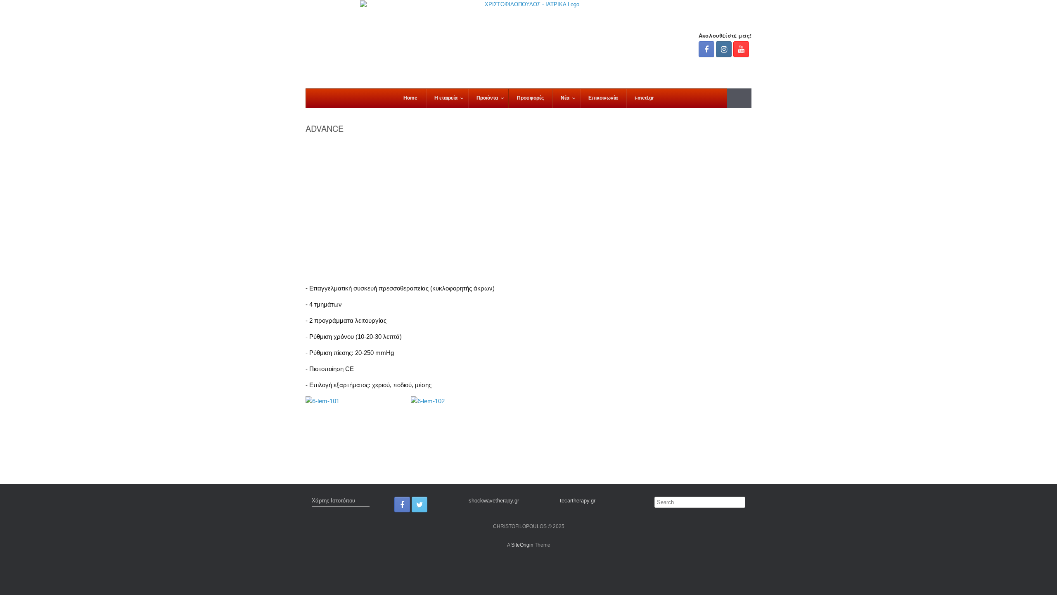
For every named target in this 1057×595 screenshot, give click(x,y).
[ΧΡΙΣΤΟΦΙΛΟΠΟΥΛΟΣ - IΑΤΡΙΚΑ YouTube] (741, 49)
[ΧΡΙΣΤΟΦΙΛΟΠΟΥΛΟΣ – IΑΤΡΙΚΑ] (528, 44)
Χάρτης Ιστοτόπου (333, 500)
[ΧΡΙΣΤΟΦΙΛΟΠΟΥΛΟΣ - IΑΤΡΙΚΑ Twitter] (419, 504)
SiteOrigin (522, 545)
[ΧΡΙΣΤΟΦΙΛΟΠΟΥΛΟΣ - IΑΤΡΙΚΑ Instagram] (724, 49)
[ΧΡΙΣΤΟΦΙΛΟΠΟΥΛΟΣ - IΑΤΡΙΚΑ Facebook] (706, 49)
